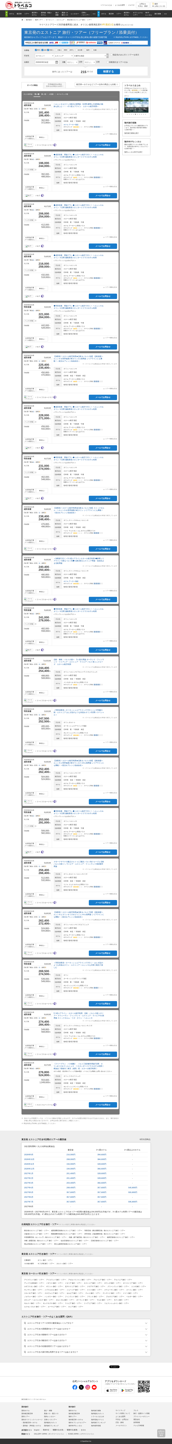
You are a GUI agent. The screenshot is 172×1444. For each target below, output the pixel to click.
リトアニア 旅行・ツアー (93, 1303)
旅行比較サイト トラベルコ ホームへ (34, 1399)
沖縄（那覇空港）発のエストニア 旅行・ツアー (41, 1241)
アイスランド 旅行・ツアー (34, 1280)
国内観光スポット (50, 1423)
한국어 (83, 1430)
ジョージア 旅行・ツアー (76, 1290)
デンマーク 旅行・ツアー (112, 1293)
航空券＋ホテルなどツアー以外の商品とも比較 (97, 85)
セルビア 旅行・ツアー (75, 1293)
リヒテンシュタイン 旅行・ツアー (116, 1303)
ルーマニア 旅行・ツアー (57, 1307)
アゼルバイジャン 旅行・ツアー (79, 1280)
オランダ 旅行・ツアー (112, 1283)
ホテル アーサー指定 (71, 125)
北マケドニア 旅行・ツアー (75, 1286)
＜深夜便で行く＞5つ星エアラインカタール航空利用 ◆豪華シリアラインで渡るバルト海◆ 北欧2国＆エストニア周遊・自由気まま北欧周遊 (79, 560)
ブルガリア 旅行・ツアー (115, 1297)
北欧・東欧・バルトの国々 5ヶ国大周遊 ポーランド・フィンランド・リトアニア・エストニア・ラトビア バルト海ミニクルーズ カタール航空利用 (79, 662)
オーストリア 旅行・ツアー (133, 1283)
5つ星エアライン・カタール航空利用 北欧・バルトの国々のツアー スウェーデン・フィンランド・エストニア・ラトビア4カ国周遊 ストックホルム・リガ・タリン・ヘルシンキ (79, 1015)
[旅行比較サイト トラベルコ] (22, 20)
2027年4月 (28, 1187)
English (37, 1430)
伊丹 (71, 50)
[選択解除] (108, 55)
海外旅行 (72, 1407)
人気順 (51, 94)
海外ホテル (73, 1411)
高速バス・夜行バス (51, 1413)
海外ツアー (73, 1416)
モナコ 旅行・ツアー (121, 1300)
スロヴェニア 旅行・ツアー (54, 1293)
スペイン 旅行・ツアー (134, 1290)
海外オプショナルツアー (77, 1423)
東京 (39, 50)
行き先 (26, 56)
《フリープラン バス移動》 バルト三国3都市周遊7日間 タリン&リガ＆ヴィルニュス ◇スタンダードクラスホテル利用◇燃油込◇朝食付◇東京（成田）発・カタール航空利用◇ (79, 1066)
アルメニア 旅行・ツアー (123, 1280)
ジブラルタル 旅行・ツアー (54, 1290)
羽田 (51, 50)
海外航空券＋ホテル (76, 1420)
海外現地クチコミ (97, 1420)
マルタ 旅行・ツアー (104, 1300)
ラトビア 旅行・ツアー (73, 1303)
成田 (45, 50)
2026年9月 (28, 1154)
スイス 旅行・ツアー (94, 1290)
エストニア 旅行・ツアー (93, 1283)
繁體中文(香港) (72, 1430)
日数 (63, 62)
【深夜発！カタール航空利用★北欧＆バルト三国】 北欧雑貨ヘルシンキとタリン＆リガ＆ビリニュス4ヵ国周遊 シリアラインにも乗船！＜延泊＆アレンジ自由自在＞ (79, 914)
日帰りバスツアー (50, 1420)
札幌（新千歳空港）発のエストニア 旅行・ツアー (87, 1237)
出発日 (26, 62)
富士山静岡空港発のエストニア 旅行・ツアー (70, 1244)
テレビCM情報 (138, 1425)
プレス (135, 1410)
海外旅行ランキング (98, 1423)
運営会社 (136, 1419)
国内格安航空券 (27, 1413)
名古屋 (80, 50)
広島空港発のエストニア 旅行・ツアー (105, 1241)
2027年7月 (28, 1202)
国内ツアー (26, 1416)
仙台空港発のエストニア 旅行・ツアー (75, 1241)
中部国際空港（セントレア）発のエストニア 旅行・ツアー (45, 1237)
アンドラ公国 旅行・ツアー (34, 1283)
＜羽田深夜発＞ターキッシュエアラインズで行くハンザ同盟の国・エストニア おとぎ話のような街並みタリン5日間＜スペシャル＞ (79, 712)
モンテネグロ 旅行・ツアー (53, 1303)
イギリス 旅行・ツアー (54, 1283)
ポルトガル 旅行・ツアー (65, 1300)
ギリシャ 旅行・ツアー (54, 1286)
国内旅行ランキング (51, 1426)
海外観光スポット (97, 1413)
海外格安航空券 (74, 1413)
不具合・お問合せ (122, 1419)
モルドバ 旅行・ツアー (32, 1303)
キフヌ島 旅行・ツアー (46, 1264)
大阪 (59, 50)
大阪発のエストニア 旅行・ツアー (36, 1234)
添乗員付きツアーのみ (118, 62)
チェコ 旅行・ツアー (92, 1293)
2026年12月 (29, 1169)
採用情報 (136, 1422)
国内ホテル (26, 1411)
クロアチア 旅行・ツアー (96, 1286)
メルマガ (131, 5)
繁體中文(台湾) (58, 1430)
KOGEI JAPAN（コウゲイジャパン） (81, 1434)
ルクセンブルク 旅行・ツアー (35, 1307)
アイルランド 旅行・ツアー (56, 1280)
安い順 (37, 94)
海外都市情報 (96, 1426)
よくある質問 (120, 5)
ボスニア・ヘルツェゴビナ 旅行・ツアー (39, 1300)
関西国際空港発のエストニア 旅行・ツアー (66, 1234)
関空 (65, 50)
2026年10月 (29, 1159)
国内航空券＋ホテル (30, 1423)
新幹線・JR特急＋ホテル (32, 1426)
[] (127, 25)
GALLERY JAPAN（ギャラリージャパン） (49, 1434)
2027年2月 (28, 1178)
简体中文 (46, 1430)
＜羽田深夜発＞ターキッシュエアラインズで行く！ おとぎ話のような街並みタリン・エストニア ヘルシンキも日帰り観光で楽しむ (78, 965)
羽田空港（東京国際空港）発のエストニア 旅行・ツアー (104, 1230)
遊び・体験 (48, 1411)
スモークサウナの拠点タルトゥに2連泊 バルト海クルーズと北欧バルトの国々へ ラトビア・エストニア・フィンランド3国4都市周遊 (79, 864)
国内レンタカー (49, 1416)
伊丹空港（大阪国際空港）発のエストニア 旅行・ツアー (104, 1234)
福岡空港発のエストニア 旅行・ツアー (121, 1237)
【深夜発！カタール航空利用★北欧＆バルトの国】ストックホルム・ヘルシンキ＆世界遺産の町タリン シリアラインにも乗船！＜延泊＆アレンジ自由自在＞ (79, 510)
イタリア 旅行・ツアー (73, 1283)
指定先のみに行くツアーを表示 (126, 55)
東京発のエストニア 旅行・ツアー (36, 1230)
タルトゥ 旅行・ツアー (64, 1264)
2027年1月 (28, 1173)
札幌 (95, 50)
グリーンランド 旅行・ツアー (118, 1286)
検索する (108, 71)
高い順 (43, 94)
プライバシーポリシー (141, 1416)
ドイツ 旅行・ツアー (130, 1293)
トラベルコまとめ (97, 1416)
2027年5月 (28, 1192)
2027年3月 (28, 1183)
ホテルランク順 (62, 94)
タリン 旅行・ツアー (45, 1260)
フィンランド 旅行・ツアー (75, 1297)
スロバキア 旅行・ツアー (33, 1293)
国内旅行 (25, 1407)
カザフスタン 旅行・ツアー (34, 1286)
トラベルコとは (106, 5)
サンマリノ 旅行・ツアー (33, 1290)
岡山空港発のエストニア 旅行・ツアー (38, 1244)
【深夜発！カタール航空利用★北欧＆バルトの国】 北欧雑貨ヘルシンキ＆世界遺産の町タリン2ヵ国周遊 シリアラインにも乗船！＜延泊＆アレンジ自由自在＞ (78, 358)
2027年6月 (28, 1197)
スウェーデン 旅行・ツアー (114, 1290)
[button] (117, 84)
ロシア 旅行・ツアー (75, 1307)
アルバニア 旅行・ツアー (103, 1280)
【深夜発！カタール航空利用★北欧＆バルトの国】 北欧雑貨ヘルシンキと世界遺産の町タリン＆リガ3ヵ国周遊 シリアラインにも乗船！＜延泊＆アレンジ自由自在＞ (79, 763)
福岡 (88, 50)
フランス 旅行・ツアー (95, 1297)
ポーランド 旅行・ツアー (85, 1300)
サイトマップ (120, 1410)
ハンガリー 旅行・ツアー (54, 1297)
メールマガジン (121, 1425)
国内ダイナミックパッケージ (32, 1420)
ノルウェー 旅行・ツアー (33, 1297)
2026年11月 (29, 1164)
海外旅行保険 (96, 1411)
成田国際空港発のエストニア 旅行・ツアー (66, 1230)
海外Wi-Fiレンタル (75, 1426)
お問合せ (143, 5)
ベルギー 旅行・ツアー (134, 1297)
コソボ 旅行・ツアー (138, 1286)
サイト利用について (123, 1413)
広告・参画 (120, 1422)
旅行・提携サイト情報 (141, 1413)
